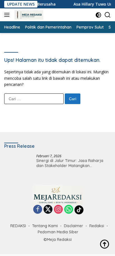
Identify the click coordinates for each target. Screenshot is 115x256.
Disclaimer (73, 225)
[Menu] (8, 15)
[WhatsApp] (68, 210)
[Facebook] (37, 210)
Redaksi (96, 225)
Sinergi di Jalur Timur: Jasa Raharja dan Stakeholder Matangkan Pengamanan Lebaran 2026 (69, 163)
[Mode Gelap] (98, 15)
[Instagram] (58, 210)
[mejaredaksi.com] (28, 15)
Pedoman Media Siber (58, 231)
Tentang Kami (45, 225)
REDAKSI (18, 225)
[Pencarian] (107, 15)
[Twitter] (48, 210)
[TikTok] (79, 209)
